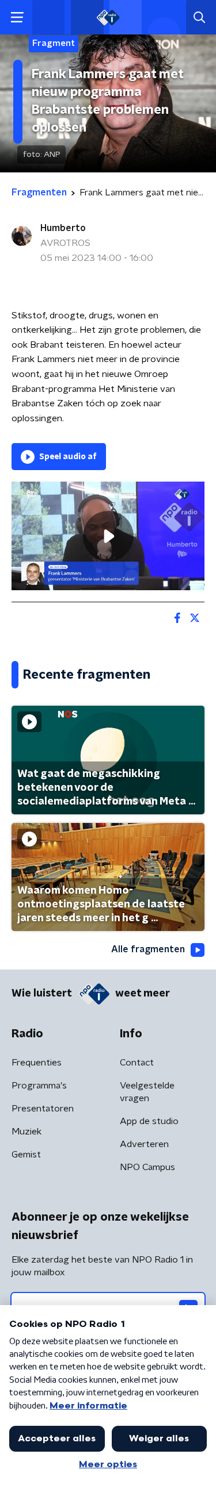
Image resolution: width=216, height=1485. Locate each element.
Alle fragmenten (148, 949)
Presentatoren (43, 1108)
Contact (137, 1062)
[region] (108, 536)
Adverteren (144, 1144)
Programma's (39, 1085)
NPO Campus (147, 1167)
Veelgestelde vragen (147, 1092)
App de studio (149, 1121)
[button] (17, 17)
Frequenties (37, 1062)
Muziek (26, 1131)
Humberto (63, 228)
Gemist (26, 1154)
